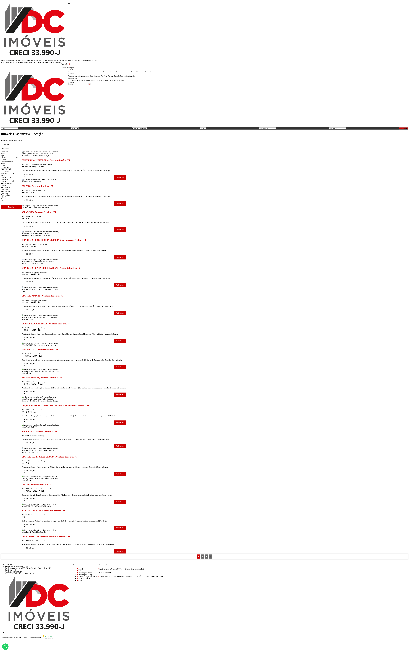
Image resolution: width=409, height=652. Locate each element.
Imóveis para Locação (26, 60)
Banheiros (4, 179)
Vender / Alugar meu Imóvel (57, 60)
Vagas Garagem (6, 183)
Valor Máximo (6, 191)
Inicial (3, 60)
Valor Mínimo (5, 187)
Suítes (3, 175)
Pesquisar (11, 207)
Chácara (133, 72)
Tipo (2, 156)
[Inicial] (34, 30)
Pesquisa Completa (73, 60)
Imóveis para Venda (12, 60)
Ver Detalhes (120, 177)
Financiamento (86, 60)
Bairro (3, 163)
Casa (100, 72)
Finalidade (4, 152)
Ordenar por (5, 167)
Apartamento (85, 72)
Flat (102, 76)
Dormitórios (5, 171)
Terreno (112, 72)
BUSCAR (404, 128)
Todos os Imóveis (74, 72)
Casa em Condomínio (122, 72)
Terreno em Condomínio (144, 72)
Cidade (3, 160)
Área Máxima (5, 199)
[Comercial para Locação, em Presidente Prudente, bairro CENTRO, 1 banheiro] (40, 182)
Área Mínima (5, 195)
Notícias (93, 60)
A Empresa (44, 60)
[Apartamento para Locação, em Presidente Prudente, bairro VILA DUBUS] (40, 427)
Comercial (105, 72)
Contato (37, 60)
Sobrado (117, 76)
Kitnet (106, 76)
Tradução (64, 64)
